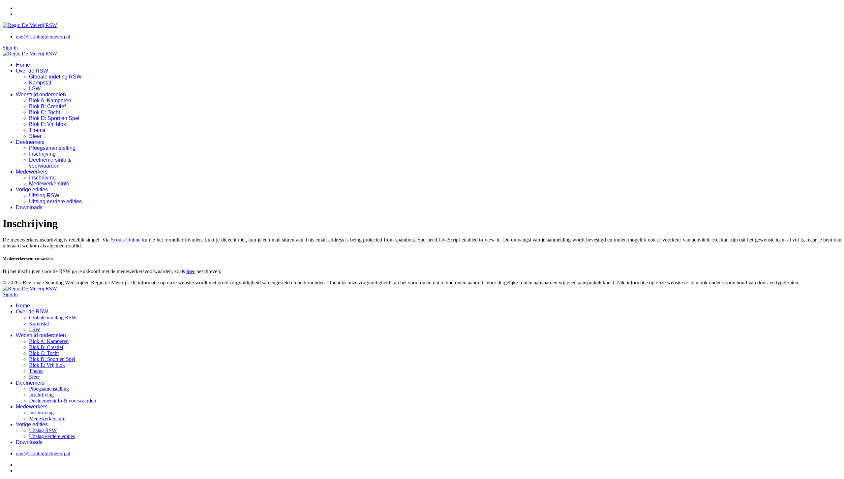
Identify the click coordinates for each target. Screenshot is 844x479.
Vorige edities (32, 189)
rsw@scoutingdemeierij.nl (43, 36)
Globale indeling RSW (55, 77)
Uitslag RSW (44, 195)
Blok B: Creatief (47, 106)
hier (190, 271)
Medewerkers (31, 172)
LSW (35, 88)
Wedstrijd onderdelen (41, 94)
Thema (37, 130)
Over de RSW (32, 71)
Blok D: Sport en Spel (54, 118)
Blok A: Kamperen (50, 100)
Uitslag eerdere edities (55, 201)
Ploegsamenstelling (52, 148)
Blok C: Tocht (44, 112)
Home (23, 65)
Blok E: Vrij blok (47, 124)
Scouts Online (125, 239)
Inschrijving (42, 154)
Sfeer (35, 136)
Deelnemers (30, 142)
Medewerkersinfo (49, 183)
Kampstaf (40, 82)
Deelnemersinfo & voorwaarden (50, 163)
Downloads (29, 207)
